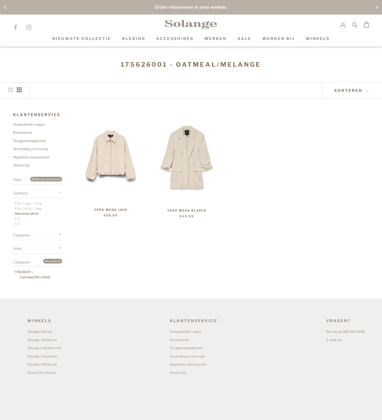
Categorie (21, 235)
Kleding (133, 38)
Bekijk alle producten (46, 179)
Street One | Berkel (41, 372)
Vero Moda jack (111, 210)
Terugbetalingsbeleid (29, 141)
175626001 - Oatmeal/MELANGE (32, 274)
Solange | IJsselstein (42, 356)
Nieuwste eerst (26, 213)
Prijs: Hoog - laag (28, 208)
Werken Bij (278, 38)
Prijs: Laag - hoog (28, 203)
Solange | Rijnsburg (42, 364)
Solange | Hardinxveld (44, 348)
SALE (244, 38)
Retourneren (22, 132)
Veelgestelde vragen (29, 124)
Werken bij (21, 165)
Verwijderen (52, 261)
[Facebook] (15, 27)
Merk (17, 248)
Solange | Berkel (39, 331)
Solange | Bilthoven (42, 340)
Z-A (17, 224)
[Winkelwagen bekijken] (366, 25)
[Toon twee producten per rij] (10, 89)
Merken (216, 38)
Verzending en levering (30, 149)
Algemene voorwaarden (31, 157)
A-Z (17, 219)
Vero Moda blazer (186, 210)
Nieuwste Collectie (81, 38)
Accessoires (175, 38)
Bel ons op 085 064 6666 (345, 331)
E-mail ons (334, 340)
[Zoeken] (355, 24)
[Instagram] (28, 27)
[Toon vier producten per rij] (19, 89)
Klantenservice (37, 114)
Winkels (318, 38)
